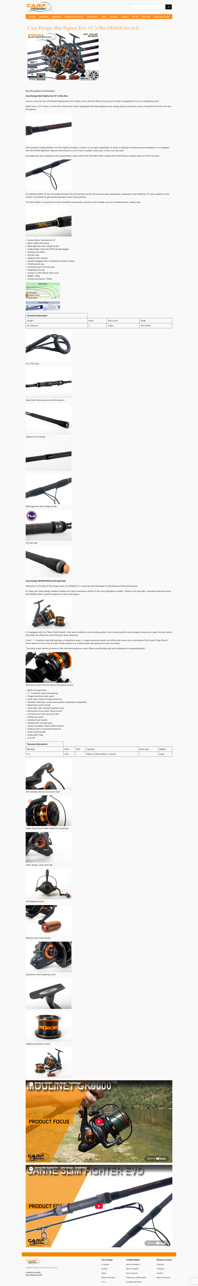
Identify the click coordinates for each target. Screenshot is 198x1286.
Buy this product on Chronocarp (40, 91)
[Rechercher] (168, 6)
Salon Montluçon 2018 (34, 1275)
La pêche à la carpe (33, 1272)
